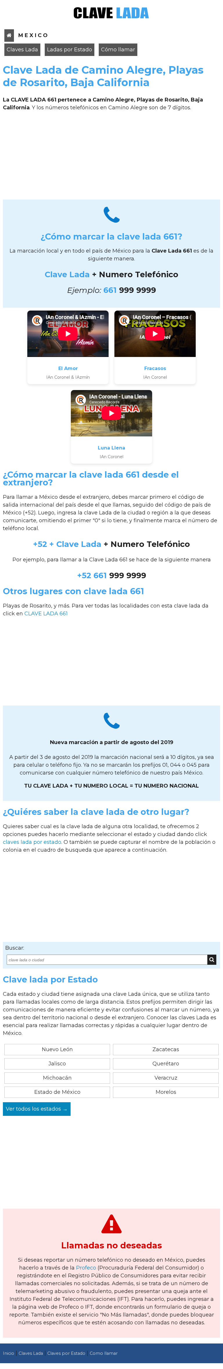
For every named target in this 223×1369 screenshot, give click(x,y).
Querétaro (165, 1063)
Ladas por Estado (69, 49)
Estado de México (57, 1092)
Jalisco (57, 1063)
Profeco (86, 1268)
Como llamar (104, 1353)
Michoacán (57, 1078)
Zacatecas (165, 1049)
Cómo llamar (118, 49)
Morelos (166, 1092)
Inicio (8, 1353)
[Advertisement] (111, 157)
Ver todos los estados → (37, 1109)
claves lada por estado (32, 842)
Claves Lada (22, 49)
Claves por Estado (66, 1353)
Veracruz (165, 1078)
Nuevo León (57, 1049)
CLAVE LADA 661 (46, 613)
